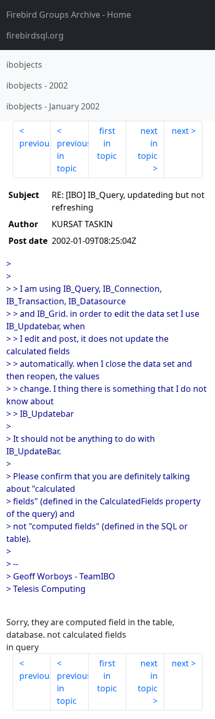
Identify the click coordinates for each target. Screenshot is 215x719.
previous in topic (73, 156)
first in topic (107, 143)
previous (35, 143)
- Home (68, 14)
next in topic (148, 143)
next (180, 131)
